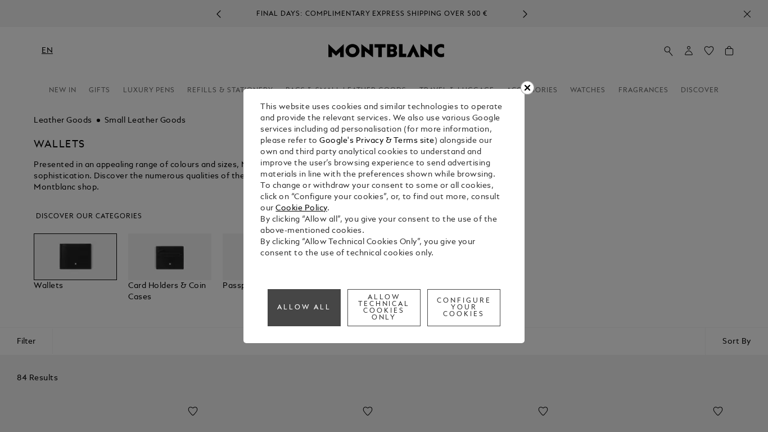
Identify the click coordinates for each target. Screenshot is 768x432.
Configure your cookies (464, 308)
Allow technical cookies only (384, 307)
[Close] (527, 87)
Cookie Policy (301, 208)
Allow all (304, 307)
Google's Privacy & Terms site (377, 141)
